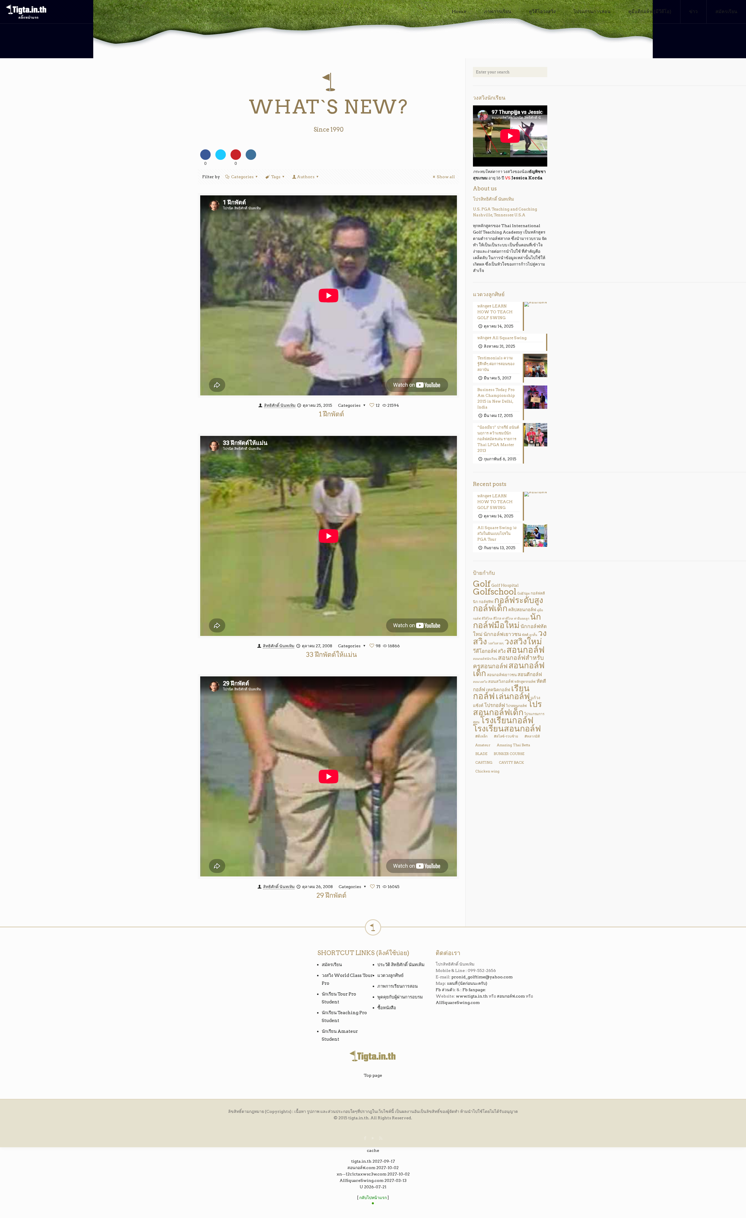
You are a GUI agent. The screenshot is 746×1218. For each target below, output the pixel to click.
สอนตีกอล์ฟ (530, 674)
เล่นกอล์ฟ (513, 696)
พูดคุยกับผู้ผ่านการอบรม (400, 997)
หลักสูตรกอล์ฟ (525, 681)
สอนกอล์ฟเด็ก (509, 669)
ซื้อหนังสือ (386, 1007)
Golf (481, 584)
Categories (242, 176)
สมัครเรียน (332, 964)
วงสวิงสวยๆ (496, 643)
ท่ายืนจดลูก (521, 619)
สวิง (502, 651)
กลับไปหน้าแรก (373, 1197)
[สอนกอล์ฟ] (373, 1204)
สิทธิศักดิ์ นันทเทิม (279, 405)
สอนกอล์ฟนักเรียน (485, 659)
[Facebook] (365, 1138)
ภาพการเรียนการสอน (397, 986)
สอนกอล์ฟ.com (511, 996)
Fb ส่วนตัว (445, 989)
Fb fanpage (473, 989)
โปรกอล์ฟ (494, 705)
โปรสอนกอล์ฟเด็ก (507, 708)
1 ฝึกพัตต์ (331, 414)
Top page (373, 1075)
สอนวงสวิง (480, 682)
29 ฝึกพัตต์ (331, 895)
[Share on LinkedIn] (251, 158)
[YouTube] (373, 1138)
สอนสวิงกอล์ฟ (500, 681)
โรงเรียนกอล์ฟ (507, 720)
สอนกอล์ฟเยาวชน (502, 674)
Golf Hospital (505, 585)
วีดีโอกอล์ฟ (485, 651)
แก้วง (535, 697)
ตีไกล (497, 618)
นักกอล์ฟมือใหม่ (507, 620)
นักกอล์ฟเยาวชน (502, 634)
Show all (446, 176)
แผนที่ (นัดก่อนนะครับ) (467, 983)
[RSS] (381, 1138)
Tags (275, 176)
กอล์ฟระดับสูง (518, 600)
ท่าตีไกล (507, 619)
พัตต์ (525, 635)
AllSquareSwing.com (458, 1002)
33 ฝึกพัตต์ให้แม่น (331, 654)
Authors (305, 176)
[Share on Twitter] (220, 158)
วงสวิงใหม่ (523, 641)
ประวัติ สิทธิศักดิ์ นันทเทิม (401, 964)
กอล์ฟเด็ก (490, 608)
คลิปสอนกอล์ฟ (522, 609)
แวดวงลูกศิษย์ (390, 975)
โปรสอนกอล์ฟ (516, 705)
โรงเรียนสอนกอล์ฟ (507, 728)
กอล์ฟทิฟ (486, 602)
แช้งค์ (478, 705)
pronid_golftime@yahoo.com (482, 977)
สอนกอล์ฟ (525, 650)
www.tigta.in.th (472, 996)
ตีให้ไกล (487, 619)
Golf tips (523, 593)
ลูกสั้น (533, 635)
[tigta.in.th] (26, 11)
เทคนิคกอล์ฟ (498, 689)
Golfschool (494, 592)
